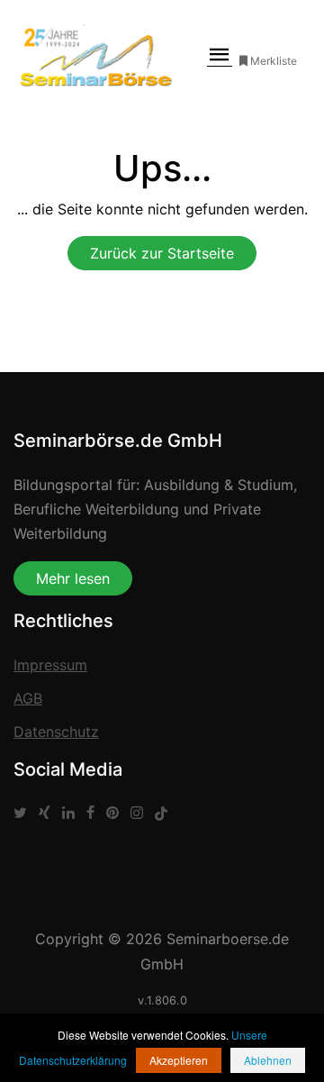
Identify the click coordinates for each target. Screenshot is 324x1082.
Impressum (50, 665)
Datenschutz (56, 732)
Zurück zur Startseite (162, 253)
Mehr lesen (73, 578)
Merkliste (273, 61)
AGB (28, 698)
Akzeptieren (178, 1060)
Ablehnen (268, 1060)
